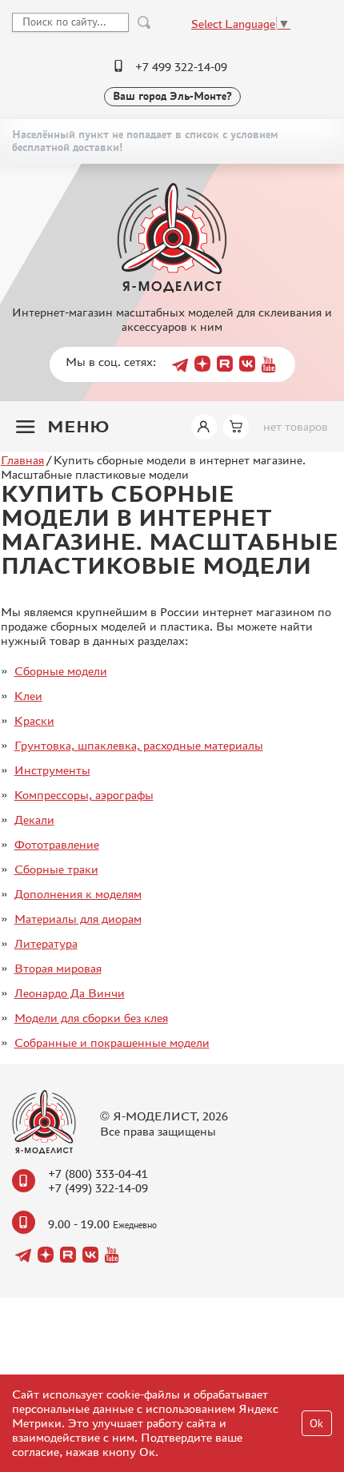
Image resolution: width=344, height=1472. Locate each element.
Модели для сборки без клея (91, 1017)
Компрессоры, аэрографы (84, 795)
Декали (34, 819)
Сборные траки (56, 869)
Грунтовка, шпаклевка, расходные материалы (138, 745)
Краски (34, 720)
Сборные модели (60, 671)
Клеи (28, 695)
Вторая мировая (58, 968)
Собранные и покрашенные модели (112, 1042)
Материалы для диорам (78, 918)
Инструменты (52, 770)
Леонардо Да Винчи (69, 993)
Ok (316, 1424)
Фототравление (56, 844)
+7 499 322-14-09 (181, 67)
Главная (22, 460)
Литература (46, 943)
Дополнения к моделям (78, 894)
